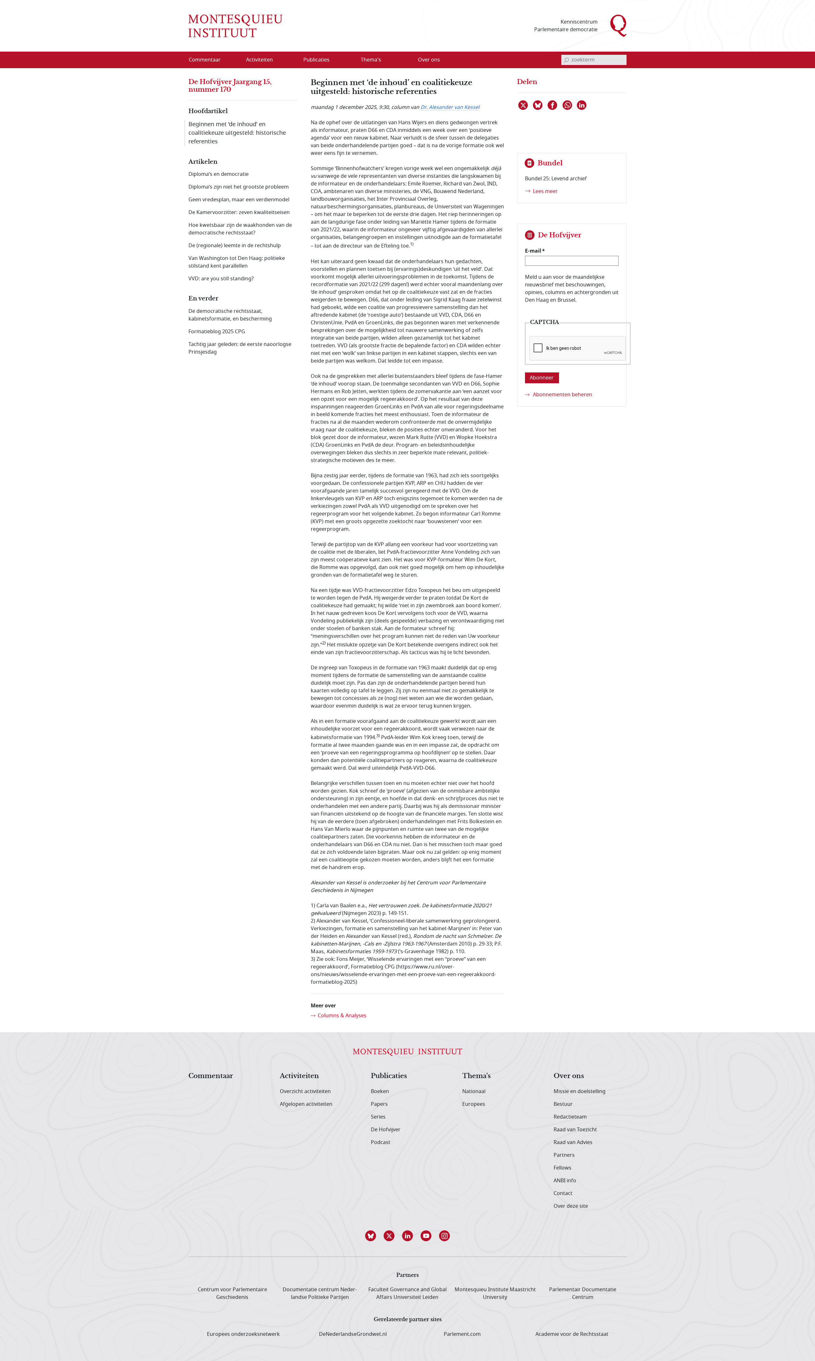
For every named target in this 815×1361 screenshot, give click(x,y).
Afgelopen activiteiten (306, 1104)
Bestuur (563, 1104)
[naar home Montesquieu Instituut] (235, 25)
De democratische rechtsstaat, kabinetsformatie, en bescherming (230, 315)
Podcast (380, 1142)
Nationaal (473, 1091)
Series (378, 1117)
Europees (473, 1104)
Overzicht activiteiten (305, 1091)
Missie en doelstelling (580, 1091)
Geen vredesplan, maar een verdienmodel (238, 200)
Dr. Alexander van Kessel (450, 107)
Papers (379, 1104)
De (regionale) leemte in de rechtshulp (234, 245)
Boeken (380, 1091)
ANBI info (565, 1181)
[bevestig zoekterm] (566, 59)
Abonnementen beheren (562, 395)
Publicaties (389, 1076)
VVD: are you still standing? (221, 279)
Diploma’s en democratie (218, 174)
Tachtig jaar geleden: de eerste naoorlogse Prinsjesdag (239, 348)
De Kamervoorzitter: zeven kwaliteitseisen (239, 212)
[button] (370, 1235)
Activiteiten (299, 1076)
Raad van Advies (573, 1142)
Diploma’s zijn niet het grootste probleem (238, 187)
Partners (564, 1155)
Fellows (562, 1168)
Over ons (569, 1076)
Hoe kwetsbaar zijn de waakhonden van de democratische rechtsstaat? (240, 229)
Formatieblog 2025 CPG (216, 331)
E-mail (533, 250)
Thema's (476, 1076)
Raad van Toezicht (575, 1130)
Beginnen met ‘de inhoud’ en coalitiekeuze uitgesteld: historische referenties (237, 133)
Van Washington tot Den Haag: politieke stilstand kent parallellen (236, 262)
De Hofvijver (385, 1130)
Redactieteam (570, 1117)
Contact (563, 1193)
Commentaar (210, 1076)
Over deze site (571, 1206)
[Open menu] (290, 60)
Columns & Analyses (342, 1015)
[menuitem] (208, 60)
